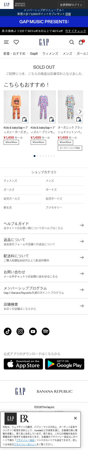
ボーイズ (51, 189)
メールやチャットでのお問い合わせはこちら (31, 276)
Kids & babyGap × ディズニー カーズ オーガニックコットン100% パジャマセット (16, 130)
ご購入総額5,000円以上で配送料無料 (26, 260)
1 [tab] (34, 156)
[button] (71, 4)
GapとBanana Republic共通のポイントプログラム (34, 292)
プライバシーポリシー (25, 444)
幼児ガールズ (12, 198)
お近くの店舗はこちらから (20, 309)
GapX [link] (34, 53)
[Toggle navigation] (6, 42)
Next (80, 111)
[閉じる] (75, 418)
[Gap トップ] (44, 42)
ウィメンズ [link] (50, 53)
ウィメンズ (10, 180)
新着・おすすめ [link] (14, 53)
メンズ (50, 180)
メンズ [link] (67, 53)
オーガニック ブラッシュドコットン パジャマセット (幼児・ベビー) (70, 130)
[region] (40, 429)
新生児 (8, 207)
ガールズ (9, 189)
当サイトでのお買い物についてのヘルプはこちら (33, 228)
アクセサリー (54, 207)
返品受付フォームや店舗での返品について (29, 244)
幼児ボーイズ (54, 198)
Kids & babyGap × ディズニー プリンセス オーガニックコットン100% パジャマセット (43, 130)
